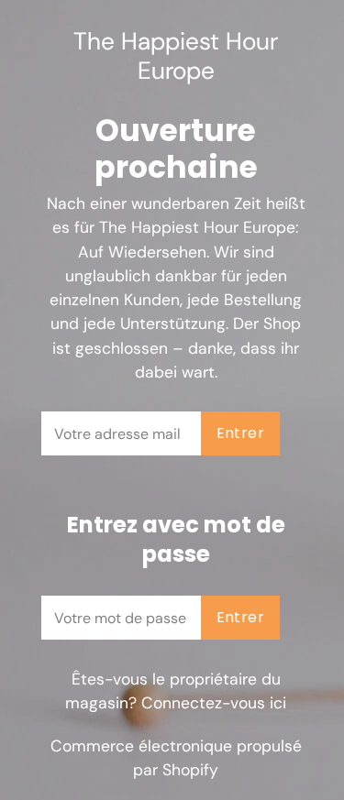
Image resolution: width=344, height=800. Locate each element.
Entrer (240, 433)
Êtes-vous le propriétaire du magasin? (175, 691)
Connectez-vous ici (213, 703)
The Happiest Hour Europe (175, 56)
